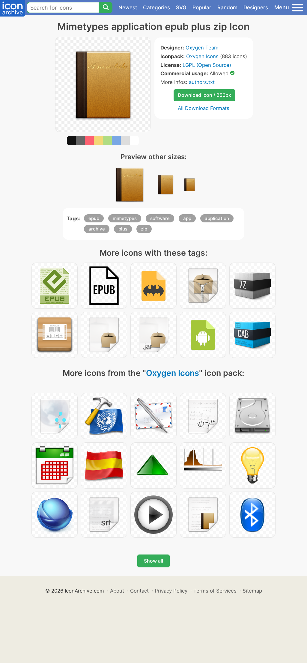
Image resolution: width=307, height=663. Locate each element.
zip (144, 229)
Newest (127, 7)
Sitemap (252, 591)
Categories (156, 7)
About (117, 591)
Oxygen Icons (202, 56)
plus (122, 229)
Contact (139, 591)
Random (227, 7)
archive (96, 229)
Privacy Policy (171, 591)
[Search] (105, 7)
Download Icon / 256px (204, 95)
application (217, 218)
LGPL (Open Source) (207, 65)
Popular (201, 7)
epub (93, 218)
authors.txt (202, 82)
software (160, 218)
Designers (255, 7)
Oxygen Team (202, 48)
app (187, 218)
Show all (153, 561)
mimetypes (125, 218)
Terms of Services (215, 591)
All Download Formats (203, 108)
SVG (181, 7)
